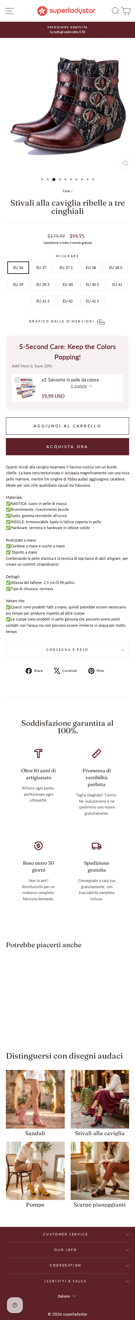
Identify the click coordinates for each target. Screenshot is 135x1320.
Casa (66, 191)
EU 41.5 (43, 301)
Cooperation (66, 1265)
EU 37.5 (66, 267)
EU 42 (68, 301)
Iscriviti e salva (66, 1281)
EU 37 (41, 267)
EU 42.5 (92, 301)
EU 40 (68, 284)
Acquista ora (67, 446)
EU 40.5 (92, 284)
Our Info (65, 1250)
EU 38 (91, 267)
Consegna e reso (67, 650)
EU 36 (18, 267)
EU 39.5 (43, 284)
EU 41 (117, 284)
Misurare (67, 256)
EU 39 (18, 284)
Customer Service (65, 1234)
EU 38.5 (115, 267)
